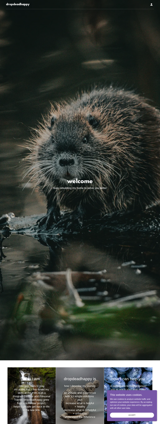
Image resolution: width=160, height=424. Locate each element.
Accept (131, 415)
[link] (18, 4)
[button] (151, 4)
